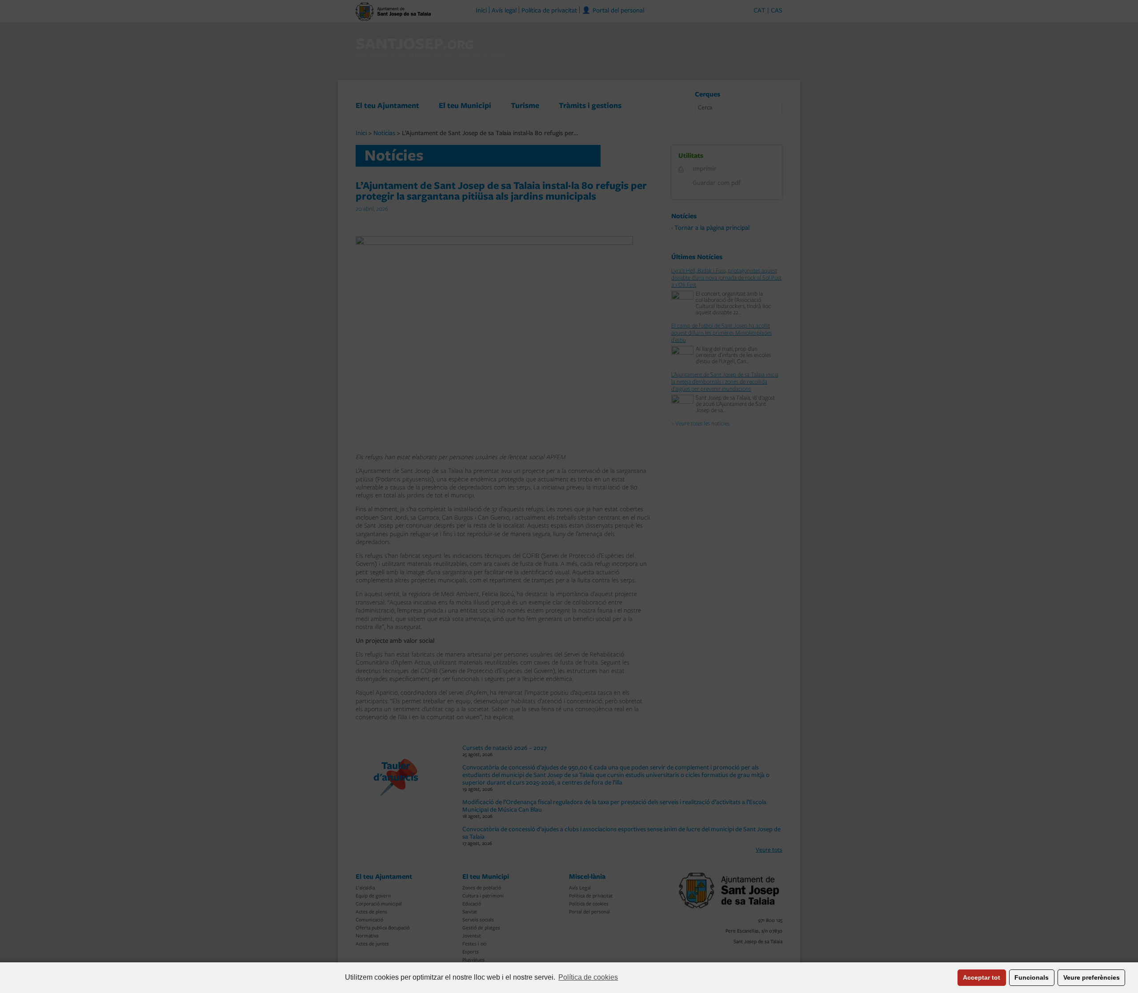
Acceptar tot (981, 977)
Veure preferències (1091, 977)
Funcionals (1031, 977)
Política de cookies (588, 977)
